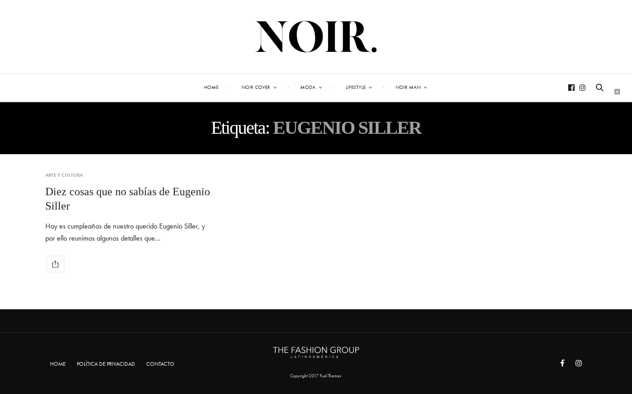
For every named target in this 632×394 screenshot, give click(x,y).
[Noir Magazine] (316, 36)
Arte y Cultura (64, 175)
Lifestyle (356, 87)
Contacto (160, 364)
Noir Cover (256, 87)
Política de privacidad (106, 364)
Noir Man (408, 87)
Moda (308, 87)
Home (211, 87)
